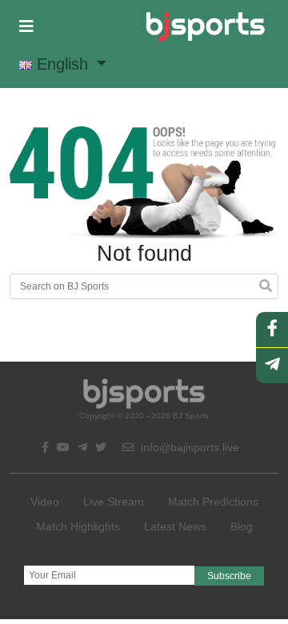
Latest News (175, 526)
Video (44, 501)
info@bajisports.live (188, 447)
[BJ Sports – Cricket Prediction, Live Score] (205, 26)
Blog (241, 526)
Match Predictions (213, 501)
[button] (26, 26)
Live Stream (113, 501)
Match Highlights (78, 526)
